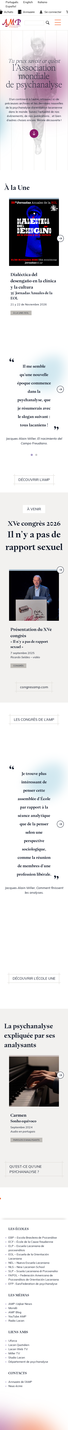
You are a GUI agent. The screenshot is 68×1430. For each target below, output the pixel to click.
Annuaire (29, 12)
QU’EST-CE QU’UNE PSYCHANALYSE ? (25, 1169)
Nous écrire (15, 1386)
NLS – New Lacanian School (26, 1267)
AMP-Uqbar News (20, 1304)
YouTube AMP (17, 1316)
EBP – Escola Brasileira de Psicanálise (32, 1237)
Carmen (18, 1115)
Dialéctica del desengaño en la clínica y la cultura (33, 281)
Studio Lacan (16, 1357)
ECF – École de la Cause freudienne (30, 1241)
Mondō (12, 1308)
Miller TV (14, 1353)
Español (11, 6)
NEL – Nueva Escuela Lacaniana (28, 1262)
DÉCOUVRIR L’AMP (34, 479)
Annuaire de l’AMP (20, 1381)
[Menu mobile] (58, 22)
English (28, 2)
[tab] (32, 455)
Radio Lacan (16, 1320)
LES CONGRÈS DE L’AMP (34, 719)
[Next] (60, 238)
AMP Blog (14, 1312)
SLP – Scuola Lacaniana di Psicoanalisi (33, 1271)
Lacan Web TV (18, 1349)
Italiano (42, 2)
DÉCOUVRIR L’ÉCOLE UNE (34, 978)
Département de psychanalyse (28, 1361)
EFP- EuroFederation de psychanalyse (32, 1283)
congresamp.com (34, 687)
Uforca (12, 1340)
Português (12, 2)
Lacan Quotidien (18, 1345)
